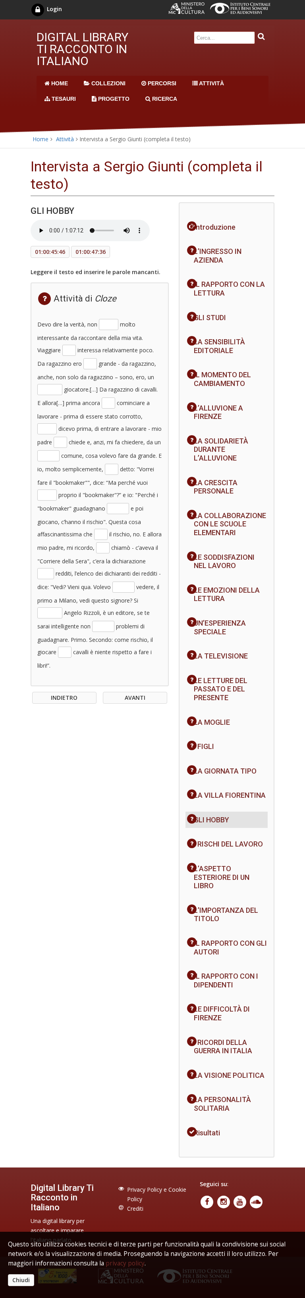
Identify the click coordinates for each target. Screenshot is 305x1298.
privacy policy (125, 1263)
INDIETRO (64, 697)
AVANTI (135, 697)
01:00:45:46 (50, 251)
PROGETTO (113, 99)
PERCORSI (161, 83)
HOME (59, 83)
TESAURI (63, 99)
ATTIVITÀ (211, 83)
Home (40, 139)
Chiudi (21, 1280)
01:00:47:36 (90, 251)
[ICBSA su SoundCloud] (256, 1201)
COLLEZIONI (107, 83)
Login (53, 9)
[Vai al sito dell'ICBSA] (242, 11)
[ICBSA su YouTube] (240, 1201)
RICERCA (164, 99)
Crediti (135, 1208)
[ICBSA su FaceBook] (208, 1201)
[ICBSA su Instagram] (224, 1201)
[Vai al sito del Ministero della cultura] (189, 11)
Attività (65, 139)
